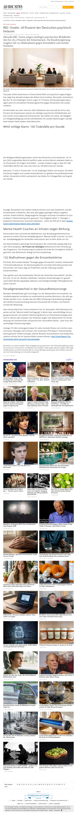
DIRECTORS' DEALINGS (40, 17)
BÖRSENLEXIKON (59, 1)
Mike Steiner (43, 803)
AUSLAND (62, 13)
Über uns (20, 803)
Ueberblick (30, 20)
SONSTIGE (16, 15)
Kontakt (20, 800)
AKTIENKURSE (11, 13)
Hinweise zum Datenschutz (58, 800)
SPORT (36, 13)
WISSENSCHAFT (54, 13)
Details (51, 810)
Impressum (28, 800)
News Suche (67, 7)
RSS (66, 1)
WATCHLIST (71, 1)
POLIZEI (68, 13)
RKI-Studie (6, 24)
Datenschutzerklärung (41, 800)
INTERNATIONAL (8, 15)
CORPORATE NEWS (29, 17)
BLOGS (52, 1)
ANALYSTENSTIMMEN (20, 17)
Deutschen (13, 24)
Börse (24, 20)
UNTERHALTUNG (44, 13)
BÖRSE (18, 13)
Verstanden (57, 810)
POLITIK (31, 13)
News (13, 800)
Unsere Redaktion (31, 803)
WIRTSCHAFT (24, 13)
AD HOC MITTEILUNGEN (8, 17)
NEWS (5, 13)
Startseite (18, 20)
